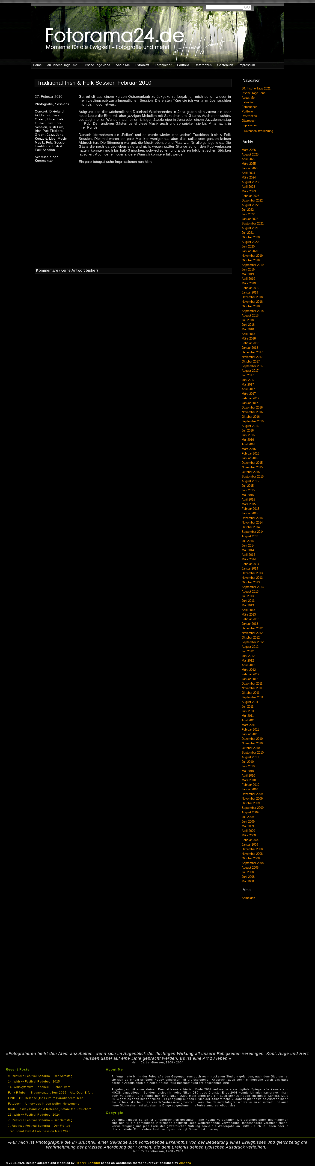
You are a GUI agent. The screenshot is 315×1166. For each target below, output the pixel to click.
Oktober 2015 (251, 472)
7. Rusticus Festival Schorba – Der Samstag (40, 1120)
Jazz (50, 134)
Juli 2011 (247, 706)
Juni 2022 (248, 214)
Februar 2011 (250, 729)
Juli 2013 (248, 596)
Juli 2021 (248, 232)
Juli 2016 (248, 430)
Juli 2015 (248, 485)
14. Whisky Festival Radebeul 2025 (34, 1081)
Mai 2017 (248, 384)
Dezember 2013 (252, 573)
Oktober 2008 (251, 858)
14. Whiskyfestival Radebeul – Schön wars (39, 1087)
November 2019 (252, 255)
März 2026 (249, 150)
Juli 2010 (248, 761)
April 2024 (248, 173)
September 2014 (253, 531)
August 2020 (250, 242)
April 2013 (248, 610)
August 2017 (250, 370)
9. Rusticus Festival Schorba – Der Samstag (40, 1076)
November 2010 (252, 743)
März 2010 (249, 780)
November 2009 (252, 798)
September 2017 (253, 366)
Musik (39, 142)
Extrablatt (142, 65)
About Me (123, 65)
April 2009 (248, 830)
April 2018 (248, 334)
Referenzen (203, 65)
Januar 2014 (250, 568)
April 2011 (248, 720)
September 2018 (253, 311)
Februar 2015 (250, 508)
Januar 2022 (250, 219)
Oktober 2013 (251, 582)
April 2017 (248, 389)
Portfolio (183, 65)
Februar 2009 (250, 840)
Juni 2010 (248, 766)
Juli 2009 (248, 817)
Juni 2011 (248, 711)
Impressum (247, 65)
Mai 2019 (248, 274)
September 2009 (253, 807)
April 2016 (248, 444)
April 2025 (248, 159)
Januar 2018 (250, 347)
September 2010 (253, 752)
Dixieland (56, 111)
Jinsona (185, 1163)
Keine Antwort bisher (78, 270)
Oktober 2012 (251, 637)
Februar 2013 (250, 619)
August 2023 (250, 182)
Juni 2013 (248, 600)
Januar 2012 (250, 679)
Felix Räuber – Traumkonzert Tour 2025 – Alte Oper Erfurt (50, 1092)
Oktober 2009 (251, 803)
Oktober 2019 (251, 260)
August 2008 (250, 867)
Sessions (62, 104)
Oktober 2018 (251, 306)
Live (52, 138)
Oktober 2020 (251, 237)
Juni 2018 (248, 324)
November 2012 (252, 633)
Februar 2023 (250, 196)
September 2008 (253, 863)
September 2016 (253, 421)
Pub (49, 142)
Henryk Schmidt (88, 1163)
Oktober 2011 (250, 692)
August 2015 (250, 481)
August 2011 (250, 702)
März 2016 (249, 449)
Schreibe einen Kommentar (46, 158)
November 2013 (252, 577)
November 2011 (252, 688)
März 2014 (249, 559)
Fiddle (40, 115)
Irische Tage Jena (97, 65)
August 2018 (250, 315)
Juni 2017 (248, 380)
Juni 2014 (248, 545)
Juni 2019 (248, 269)
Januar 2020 (250, 251)
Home (37, 65)
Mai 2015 (248, 495)
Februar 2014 (250, 564)
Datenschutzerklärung (258, 131)
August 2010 (250, 757)
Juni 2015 (248, 490)
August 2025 (250, 154)
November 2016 (252, 412)
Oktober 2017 (251, 361)
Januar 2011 (250, 734)
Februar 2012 (250, 674)
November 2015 (252, 467)
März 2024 (249, 177)
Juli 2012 (248, 651)
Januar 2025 (250, 168)
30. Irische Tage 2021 (63, 65)
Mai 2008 (248, 881)
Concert (41, 111)
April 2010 (248, 775)
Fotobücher (163, 65)
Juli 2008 (248, 872)
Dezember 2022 (252, 200)
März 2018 (249, 338)
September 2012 (253, 642)
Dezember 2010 (252, 738)
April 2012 (248, 665)
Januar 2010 (250, 789)
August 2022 (250, 205)
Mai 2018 (248, 329)
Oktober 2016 (251, 416)
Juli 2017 (248, 375)
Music (62, 138)
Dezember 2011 (252, 683)
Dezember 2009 (252, 794)
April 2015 (248, 499)
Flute (51, 119)
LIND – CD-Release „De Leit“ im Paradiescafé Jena (46, 1098)
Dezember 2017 (252, 352)
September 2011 (252, 697)
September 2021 (253, 223)
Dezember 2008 (252, 849)
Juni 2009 (248, 821)
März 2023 (249, 191)
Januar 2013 (250, 623)
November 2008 (252, 853)
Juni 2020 (248, 246)
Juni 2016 (248, 435)
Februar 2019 (250, 288)
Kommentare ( (48, 270)
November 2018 (252, 301)
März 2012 (249, 669)
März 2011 (249, 725)
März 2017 (249, 393)
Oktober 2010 (251, 748)
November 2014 (252, 522)
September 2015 (253, 476)
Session (60, 142)
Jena (60, 134)
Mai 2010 (248, 771)
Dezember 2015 (252, 462)
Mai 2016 (248, 439)
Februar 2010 (250, 784)
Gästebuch (225, 65)
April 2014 (248, 554)
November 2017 (252, 357)
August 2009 (250, 812)
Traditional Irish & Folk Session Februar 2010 (94, 83)
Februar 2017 (250, 398)
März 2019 (249, 283)
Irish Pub (56, 127)
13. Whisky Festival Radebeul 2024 (34, 1114)
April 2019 (248, 278)
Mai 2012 (248, 660)
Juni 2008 (248, 876)
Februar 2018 (250, 343)
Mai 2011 (248, 715)
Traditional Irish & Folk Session (48, 148)
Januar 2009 (250, 844)
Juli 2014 (248, 541)
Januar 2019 (250, 292)
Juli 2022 (248, 209)
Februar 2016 (250, 453)
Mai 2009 (248, 826)
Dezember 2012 (252, 628)
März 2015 (249, 504)
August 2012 (250, 646)
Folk (60, 119)
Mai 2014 (248, 550)
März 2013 (249, 614)
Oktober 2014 (251, 527)
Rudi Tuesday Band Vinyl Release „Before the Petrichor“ (49, 1109)
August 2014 (250, 536)
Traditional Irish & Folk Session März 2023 (39, 1131)
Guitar (40, 123)
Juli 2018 (248, 320)
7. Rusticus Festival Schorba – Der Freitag (39, 1125)
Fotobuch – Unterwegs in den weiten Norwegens (43, 1103)
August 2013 (250, 591)
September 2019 (253, 265)
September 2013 (253, 587)
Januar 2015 (250, 513)
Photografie (44, 104)
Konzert (41, 138)
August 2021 (250, 228)
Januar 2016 (250, 458)
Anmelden (248, 898)
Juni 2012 (248, 656)
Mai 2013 (248, 605)
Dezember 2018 (252, 297)
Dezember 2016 (252, 407)
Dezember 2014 (252, 518)
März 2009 (249, 835)
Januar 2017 (250, 403)
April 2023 (248, 186)
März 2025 (249, 163)
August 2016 (250, 426)
